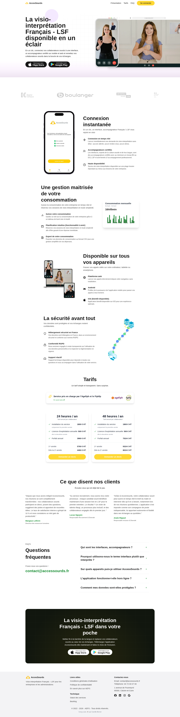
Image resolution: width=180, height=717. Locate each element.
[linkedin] (120, 695)
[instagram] (124, 695)
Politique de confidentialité (81, 685)
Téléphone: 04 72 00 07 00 (125, 684)
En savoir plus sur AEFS (80, 688)
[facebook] (115, 695)
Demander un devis (67, 457)
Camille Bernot (96, 712)
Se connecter (145, 3)
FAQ (132, 3)
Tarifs (126, 3)
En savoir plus (58, 400)
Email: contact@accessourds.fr (127, 681)
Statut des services (78, 698)
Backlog (73, 701)
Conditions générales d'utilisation (83, 681)
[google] (129, 695)
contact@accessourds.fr (47, 571)
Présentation (116, 3)
